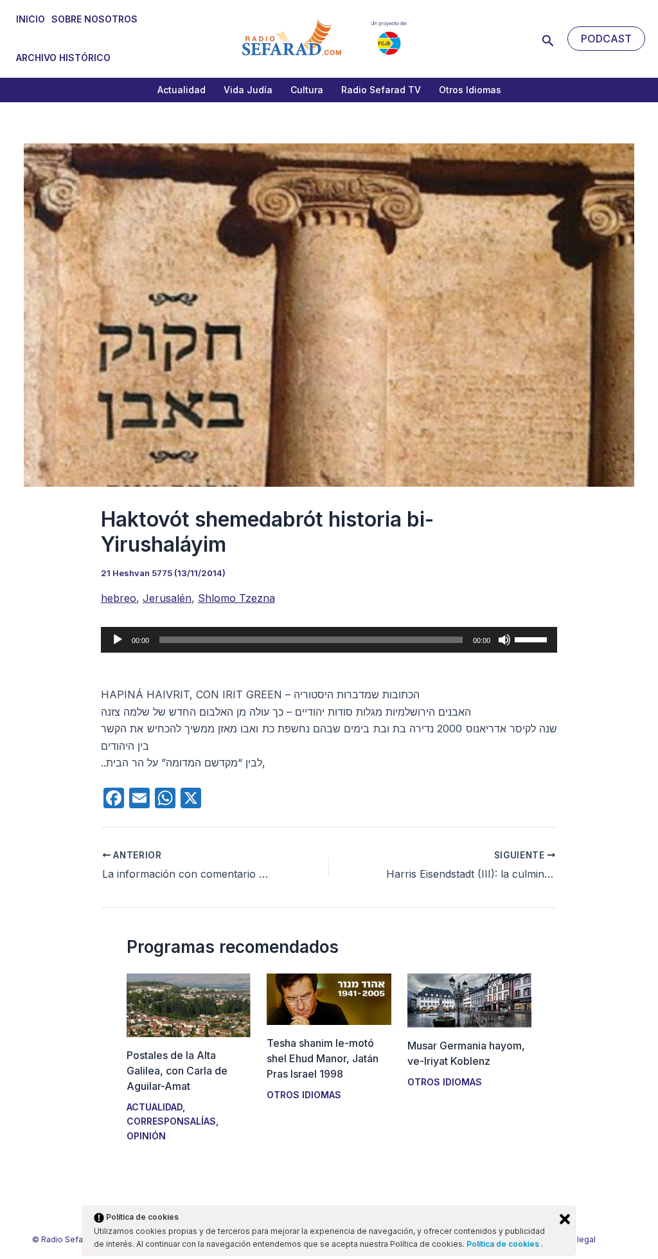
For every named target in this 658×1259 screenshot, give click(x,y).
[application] (329, 640)
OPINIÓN (146, 1135)
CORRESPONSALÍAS (171, 1121)
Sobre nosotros (94, 19)
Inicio (30, 19)
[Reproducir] (117, 639)
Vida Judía (248, 89)
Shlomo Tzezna (236, 598)
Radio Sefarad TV (381, 89)
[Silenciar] (504, 639)
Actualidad (181, 89)
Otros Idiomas (470, 89)
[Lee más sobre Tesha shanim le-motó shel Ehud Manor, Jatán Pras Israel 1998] (329, 998)
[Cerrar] (565, 1219)
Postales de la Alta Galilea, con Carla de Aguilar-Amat (177, 1070)
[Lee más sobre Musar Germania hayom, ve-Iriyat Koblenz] (469, 999)
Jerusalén (167, 598)
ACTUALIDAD (154, 1106)
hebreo (118, 598)
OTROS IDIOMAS (304, 1094)
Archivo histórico (63, 57)
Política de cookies (504, 1244)
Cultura (306, 89)
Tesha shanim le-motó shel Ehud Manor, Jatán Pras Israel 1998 (322, 1058)
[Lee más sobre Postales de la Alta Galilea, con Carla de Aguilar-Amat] (189, 1004)
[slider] (533, 638)
